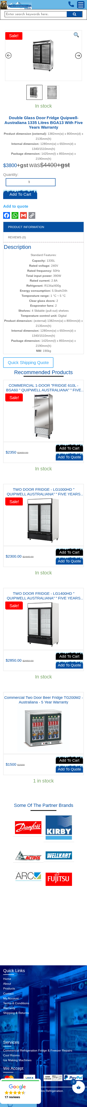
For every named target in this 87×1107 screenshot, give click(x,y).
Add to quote (15, 206)
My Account (11, 998)
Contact (8, 993)
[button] (20, 1091)
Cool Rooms (11, 1055)
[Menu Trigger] (80, 4)
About (7, 983)
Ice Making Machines (17, 1060)
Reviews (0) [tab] (17, 237)
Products (9, 988)
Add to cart (20, 194)
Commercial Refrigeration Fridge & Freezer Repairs (37, 1050)
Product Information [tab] (26, 227)
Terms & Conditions (16, 1003)
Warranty (9, 1008)
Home (7, 978)
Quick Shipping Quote (28, 362)
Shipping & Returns (16, 1013)
